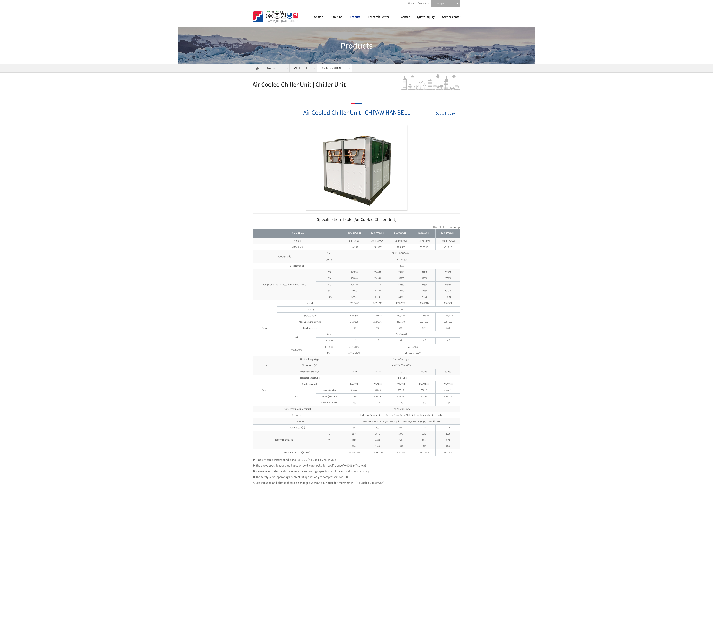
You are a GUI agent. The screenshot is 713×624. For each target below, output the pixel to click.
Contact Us (423, 3)
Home (411, 3)
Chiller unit (301, 68)
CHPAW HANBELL (332, 68)
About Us (336, 17)
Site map (317, 17)
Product (355, 17)
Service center (451, 17)
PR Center (403, 17)
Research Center (378, 17)
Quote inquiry (426, 17)
